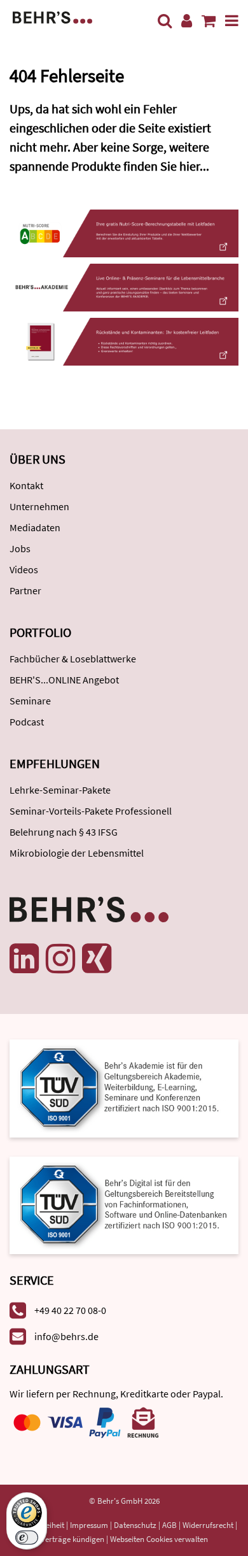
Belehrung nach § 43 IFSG (64, 831)
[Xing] (96, 958)
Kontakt (26, 485)
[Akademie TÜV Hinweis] (124, 1200)
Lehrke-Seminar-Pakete (60, 789)
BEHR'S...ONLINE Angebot (64, 679)
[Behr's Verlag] (52, 16)
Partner (25, 590)
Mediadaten (35, 527)
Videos (24, 569)
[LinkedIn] (24, 958)
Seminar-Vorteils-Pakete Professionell (91, 810)
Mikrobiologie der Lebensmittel (77, 852)
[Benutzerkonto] (186, 21)
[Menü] (231, 21)
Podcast (27, 721)
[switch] (26, 1538)
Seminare (30, 700)
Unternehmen (39, 506)
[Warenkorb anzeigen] (209, 21)
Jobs (20, 548)
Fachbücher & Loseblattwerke (73, 658)
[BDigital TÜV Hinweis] (124, 1087)
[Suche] (165, 21)
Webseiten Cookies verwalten (159, 1539)
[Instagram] (60, 958)
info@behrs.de (66, 1336)
